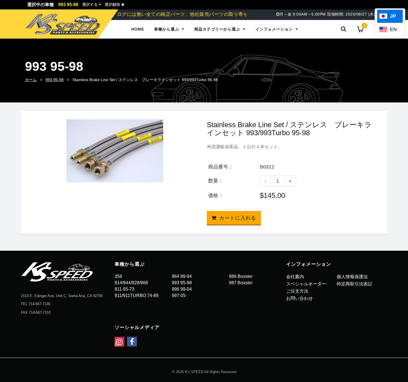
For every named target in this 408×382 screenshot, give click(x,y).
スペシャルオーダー (306, 284)
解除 (113, 4)
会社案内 (295, 276)
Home (137, 29)
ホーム (31, 79)
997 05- (179, 295)
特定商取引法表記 (354, 284)
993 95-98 (55, 79)
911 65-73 (124, 289)
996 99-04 (182, 289)
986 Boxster (241, 276)
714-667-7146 (39, 304)
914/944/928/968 (131, 282)
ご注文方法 (297, 291)
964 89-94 (182, 276)
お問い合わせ (299, 298)
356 (118, 276)
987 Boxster (241, 282)
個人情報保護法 (352, 276)
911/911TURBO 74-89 (136, 295)
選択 (90, 4)
